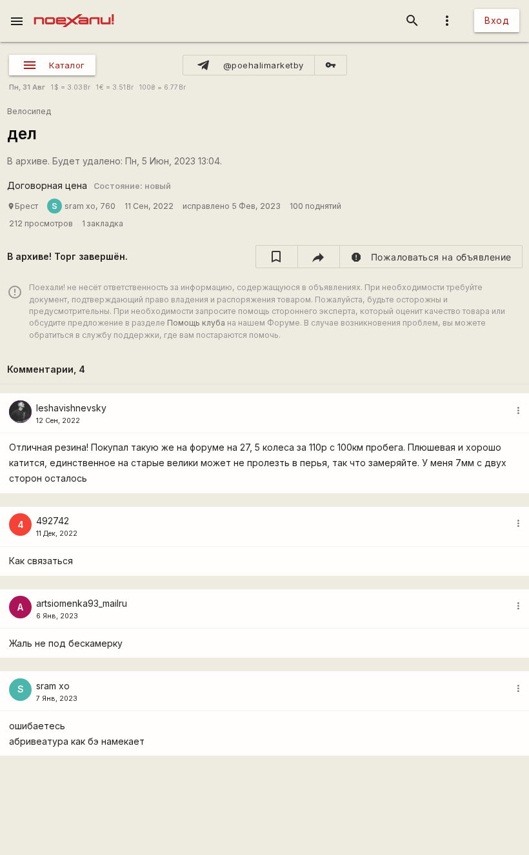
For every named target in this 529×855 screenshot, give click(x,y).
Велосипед (29, 111)
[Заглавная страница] (74, 9)
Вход (496, 20)
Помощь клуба (196, 323)
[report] (431, 256)
